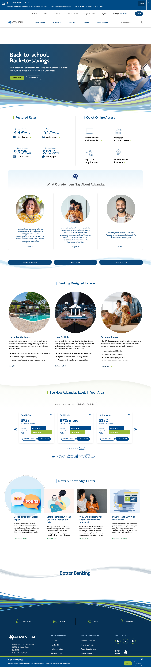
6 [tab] (77, 448)
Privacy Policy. (65, 663)
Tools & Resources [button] (90, 635)
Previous (15, 429)
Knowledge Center (87, 645)
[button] (142, 659)
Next (135, 429)
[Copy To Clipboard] (129, 13)
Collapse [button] (141, 3)
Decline (138, 663)
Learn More (33, 78)
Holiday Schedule (57, 649)
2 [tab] (69, 448)
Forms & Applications (88, 649)
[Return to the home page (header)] (16, 22)
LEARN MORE (30, 439)
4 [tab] (73, 448)
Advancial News (56, 653)
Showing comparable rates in (64, 404)
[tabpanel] (36, 427)
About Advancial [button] (59, 635)
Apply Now (17, 78)
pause (82, 448)
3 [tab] (71, 448)
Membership (55, 645)
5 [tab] (75, 448)
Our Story (54, 641)
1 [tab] (67, 448)
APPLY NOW (45, 439)
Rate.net (71, 455)
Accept (128, 663)
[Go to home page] (22, 637)
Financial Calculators (88, 641)
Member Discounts (87, 653)
